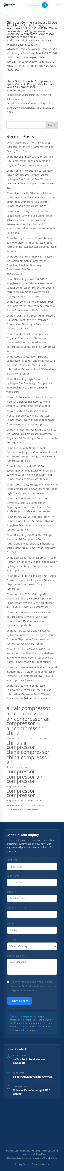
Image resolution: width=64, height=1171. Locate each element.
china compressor (27, 752)
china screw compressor (17, 767)
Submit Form (19, 1001)
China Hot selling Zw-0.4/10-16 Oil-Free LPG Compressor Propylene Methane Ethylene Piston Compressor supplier (29, 161)
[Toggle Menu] (6, 14)
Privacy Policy (22, 1164)
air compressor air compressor (28, 721)
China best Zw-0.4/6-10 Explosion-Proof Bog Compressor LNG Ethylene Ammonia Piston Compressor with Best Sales (30, 306)
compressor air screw (16, 786)
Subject (11, 923)
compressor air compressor (24, 778)
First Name (13, 860)
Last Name (13, 876)
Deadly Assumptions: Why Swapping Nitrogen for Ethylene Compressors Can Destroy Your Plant (30, 147)
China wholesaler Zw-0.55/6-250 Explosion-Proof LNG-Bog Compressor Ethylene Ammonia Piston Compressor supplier (31, 402)
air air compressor (28, 708)
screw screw (12, 809)
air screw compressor (38, 738)
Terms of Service (40, 1164)
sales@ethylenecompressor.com (32, 1076)
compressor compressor (20, 793)
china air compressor (20, 744)
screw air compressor (35, 800)
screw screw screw (29, 809)
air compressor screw (16, 738)
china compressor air (27, 759)
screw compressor (14, 805)
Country (11, 939)
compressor (20, 771)
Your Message (15, 955)
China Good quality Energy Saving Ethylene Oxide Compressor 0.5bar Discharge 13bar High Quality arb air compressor (32, 489)
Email (10, 891)
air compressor (24, 713)
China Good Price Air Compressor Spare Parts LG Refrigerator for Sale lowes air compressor (30, 84)
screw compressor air (35, 805)
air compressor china (24, 730)
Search (51, 125)
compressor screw (14, 800)
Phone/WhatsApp (17, 907)
